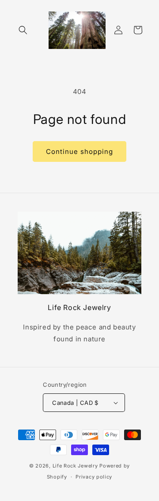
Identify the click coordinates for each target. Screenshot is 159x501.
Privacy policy (94, 477)
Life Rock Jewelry (75, 466)
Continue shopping (79, 151)
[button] (23, 30)
